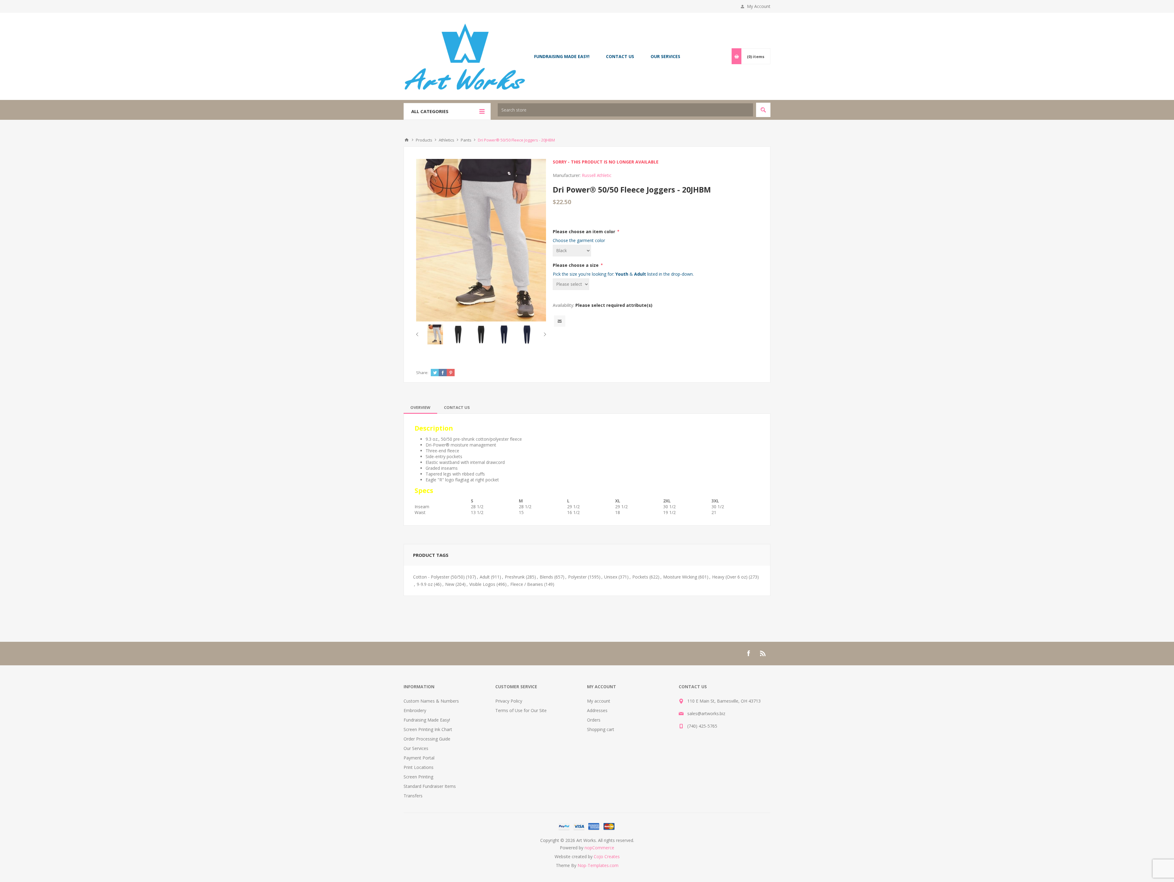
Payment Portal (419, 758)
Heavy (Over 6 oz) (730, 577)
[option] (435, 334)
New (449, 584)
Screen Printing (418, 777)
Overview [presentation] (420, 407)
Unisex (610, 577)
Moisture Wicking (680, 577)
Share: (422, 372)
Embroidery (415, 710)
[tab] (420, 407)
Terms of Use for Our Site (521, 710)
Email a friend (559, 321)
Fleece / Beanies (526, 584)
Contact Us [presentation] (457, 407)
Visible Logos (482, 584)
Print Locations (419, 767)
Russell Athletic (596, 175)
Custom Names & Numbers (431, 701)
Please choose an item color (584, 231)
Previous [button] (418, 334)
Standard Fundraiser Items (430, 786)
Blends (546, 577)
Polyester (577, 577)
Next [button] (543, 334)
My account (598, 701)
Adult (485, 577)
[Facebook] (748, 653)
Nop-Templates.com (598, 865)
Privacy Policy (508, 701)
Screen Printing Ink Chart (428, 729)
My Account (758, 6)
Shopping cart (600, 729)
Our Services (416, 748)
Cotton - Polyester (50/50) (439, 577)
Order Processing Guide (427, 739)
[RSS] (763, 653)
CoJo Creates (607, 856)
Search (763, 110)
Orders (593, 720)
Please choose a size (576, 265)
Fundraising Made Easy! (427, 720)
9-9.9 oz (425, 584)
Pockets (640, 577)
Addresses (597, 710)
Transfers (413, 796)
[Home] (407, 140)
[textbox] (625, 109)
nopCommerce (599, 848)
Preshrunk (515, 577)
